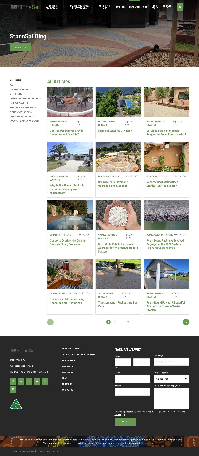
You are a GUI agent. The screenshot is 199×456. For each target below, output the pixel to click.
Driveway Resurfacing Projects (25, 98)
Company (158, 355)
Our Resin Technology (72, 348)
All (11, 84)
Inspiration (67, 372)
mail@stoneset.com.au (21, 365)
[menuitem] (120, 7)
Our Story (67, 384)
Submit (125, 421)
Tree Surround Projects (22, 116)
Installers (67, 366)
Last (135, 368)
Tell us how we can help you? (167, 386)
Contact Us (20, 47)
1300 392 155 (17, 360)
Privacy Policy (168, 412)
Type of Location (161, 373)
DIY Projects (16, 93)
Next (186, 322)
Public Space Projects (21, 112)
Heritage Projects (19, 103)
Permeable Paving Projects (23, 107)
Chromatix (40, 451)
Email (117, 373)
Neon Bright (52, 451)
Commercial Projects (20, 89)
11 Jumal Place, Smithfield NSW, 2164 (29, 372)
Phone (118, 386)
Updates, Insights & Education (24, 121)
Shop (64, 378)
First (116, 368)
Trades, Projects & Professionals (78, 354)
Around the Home (70, 360)
